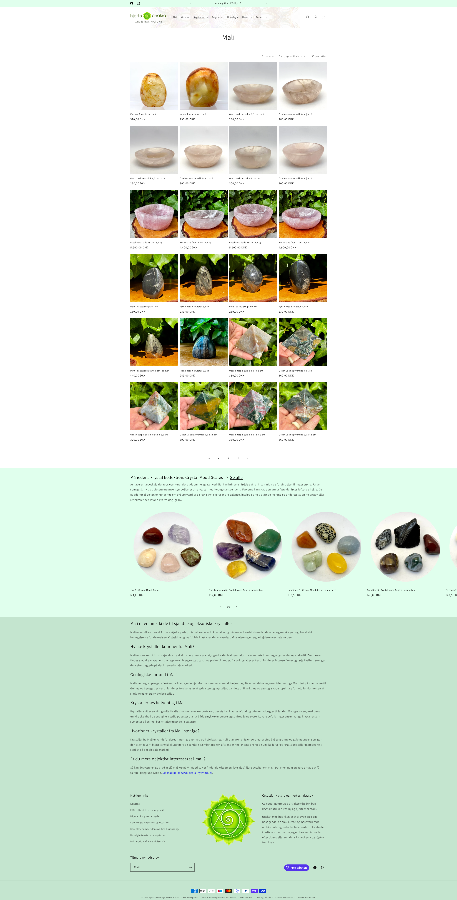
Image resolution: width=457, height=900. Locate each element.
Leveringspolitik (263, 897)
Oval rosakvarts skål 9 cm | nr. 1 (295, 178)
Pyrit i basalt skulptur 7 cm (144, 306)
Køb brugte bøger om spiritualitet (150, 822)
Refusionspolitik (191, 897)
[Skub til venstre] (221, 607)
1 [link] (209, 458)
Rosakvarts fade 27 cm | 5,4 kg (294, 242)
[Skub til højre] (236, 607)
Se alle (236, 477)
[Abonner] (190, 867)
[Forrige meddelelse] (190, 3)
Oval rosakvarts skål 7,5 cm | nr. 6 (246, 114)
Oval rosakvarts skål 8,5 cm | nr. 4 (147, 178)
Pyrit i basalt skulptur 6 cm (243, 306)
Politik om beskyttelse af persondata (219, 897)
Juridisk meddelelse (283, 897)
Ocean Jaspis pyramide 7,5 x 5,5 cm (198, 434)
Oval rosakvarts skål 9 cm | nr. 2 (246, 178)
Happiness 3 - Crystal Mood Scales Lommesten (312, 590)
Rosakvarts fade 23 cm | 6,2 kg (146, 242)
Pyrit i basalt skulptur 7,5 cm (294, 306)
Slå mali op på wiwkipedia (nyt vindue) (187, 773)
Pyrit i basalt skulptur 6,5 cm (195, 306)
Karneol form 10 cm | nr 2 (193, 114)
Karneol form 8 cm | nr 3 (143, 114)
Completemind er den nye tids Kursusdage (155, 828)
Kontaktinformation (306, 897)
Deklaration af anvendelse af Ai (148, 841)
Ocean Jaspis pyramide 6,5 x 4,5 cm (297, 434)
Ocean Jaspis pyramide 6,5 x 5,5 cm (149, 434)
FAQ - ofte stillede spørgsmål (147, 810)
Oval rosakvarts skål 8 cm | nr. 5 (295, 114)
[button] (200, 17)
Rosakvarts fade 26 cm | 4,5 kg (196, 242)
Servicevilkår (246, 897)
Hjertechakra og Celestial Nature (164, 897)
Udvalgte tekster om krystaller (148, 835)
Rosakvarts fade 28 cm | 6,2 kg (245, 242)
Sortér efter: (268, 56)
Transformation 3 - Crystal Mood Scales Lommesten (236, 590)
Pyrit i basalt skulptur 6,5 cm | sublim (149, 370)
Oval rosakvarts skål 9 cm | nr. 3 (196, 178)
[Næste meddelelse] (266, 3)
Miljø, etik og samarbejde (144, 816)
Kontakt (135, 803)
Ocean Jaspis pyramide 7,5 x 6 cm (247, 434)
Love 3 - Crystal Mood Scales (144, 590)
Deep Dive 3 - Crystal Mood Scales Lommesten (391, 590)
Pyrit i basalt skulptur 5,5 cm (195, 370)
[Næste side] (248, 458)
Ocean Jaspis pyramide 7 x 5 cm (246, 370)
